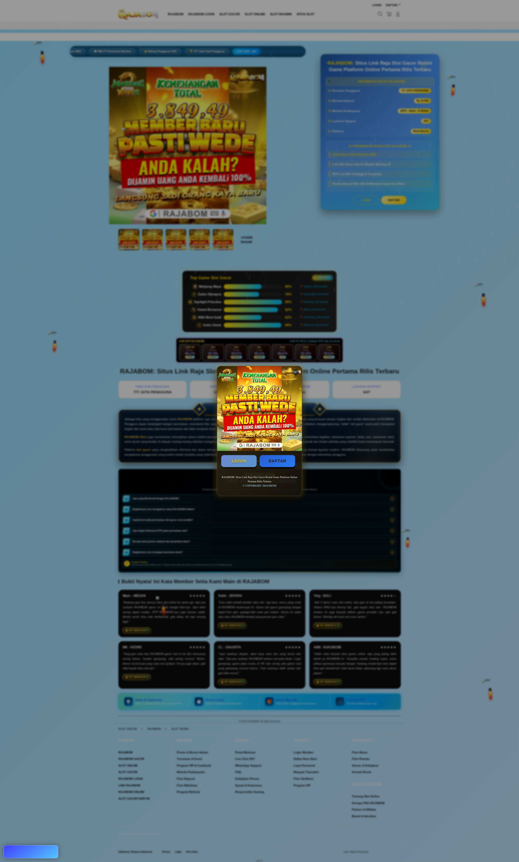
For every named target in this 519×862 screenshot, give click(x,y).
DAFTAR (277, 461)
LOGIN (239, 461)
